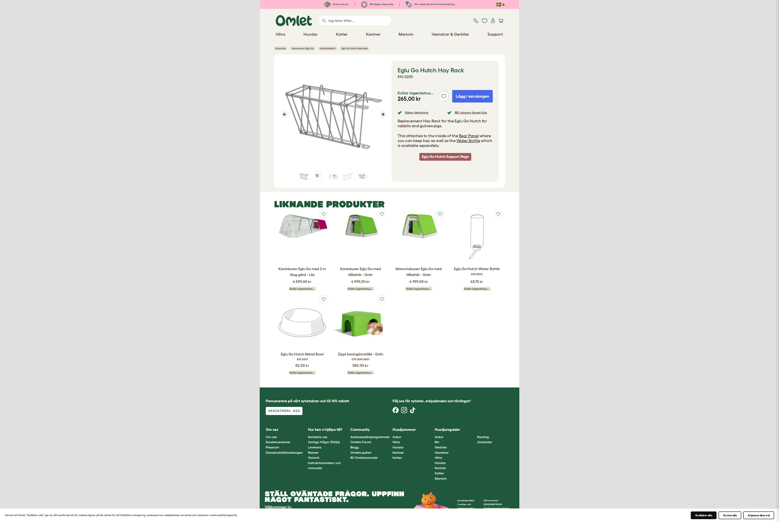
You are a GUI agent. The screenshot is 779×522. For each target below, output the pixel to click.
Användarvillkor (466, 500)
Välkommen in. (278, 507)
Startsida (280, 48)
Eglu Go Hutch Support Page (445, 157)
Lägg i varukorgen (472, 96)
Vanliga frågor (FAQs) (324, 442)
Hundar (398, 447)
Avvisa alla (730, 515)
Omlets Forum (360, 442)
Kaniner (398, 452)
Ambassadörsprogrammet (370, 437)
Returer (313, 452)
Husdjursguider (447, 430)
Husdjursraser (404, 430)
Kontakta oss (317, 437)
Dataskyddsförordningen (284, 452)
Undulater (484, 442)
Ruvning (483, 437)
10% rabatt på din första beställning (433, 4)
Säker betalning (416, 112)
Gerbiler (441, 447)
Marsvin (441, 478)
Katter (397, 457)
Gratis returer (340, 4)
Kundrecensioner (278, 442)
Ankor (397, 437)
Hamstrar (442, 452)
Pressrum (272, 447)
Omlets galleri (360, 452)
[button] (284, 114)
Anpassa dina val (759, 515)
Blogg (354, 447)
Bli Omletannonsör (364, 457)
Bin (437, 442)
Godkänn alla (703, 515)
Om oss (271, 437)
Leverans (314, 447)
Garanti (313, 457)
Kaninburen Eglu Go (303, 48)
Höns (396, 442)
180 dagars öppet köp (381, 4)
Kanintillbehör (328, 48)
